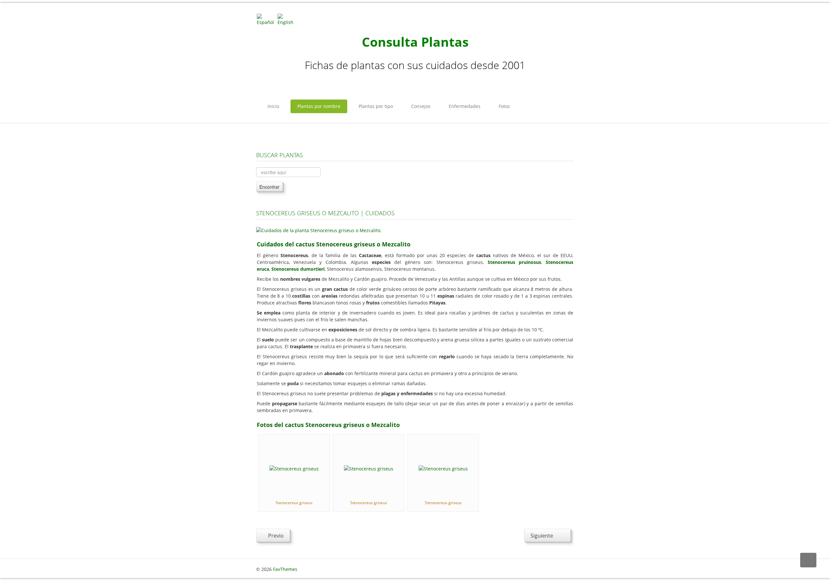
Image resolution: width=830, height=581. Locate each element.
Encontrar (269, 187)
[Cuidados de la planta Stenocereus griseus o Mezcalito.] (319, 230)
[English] (287, 19)
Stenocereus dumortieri (298, 269)
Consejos (421, 106)
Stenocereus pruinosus (514, 262)
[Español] (266, 19)
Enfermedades (464, 106)
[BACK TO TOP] (808, 560)
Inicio (273, 106)
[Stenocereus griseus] (294, 468)
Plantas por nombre (318, 106)
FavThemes (285, 569)
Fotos (504, 106)
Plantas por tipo (376, 106)
